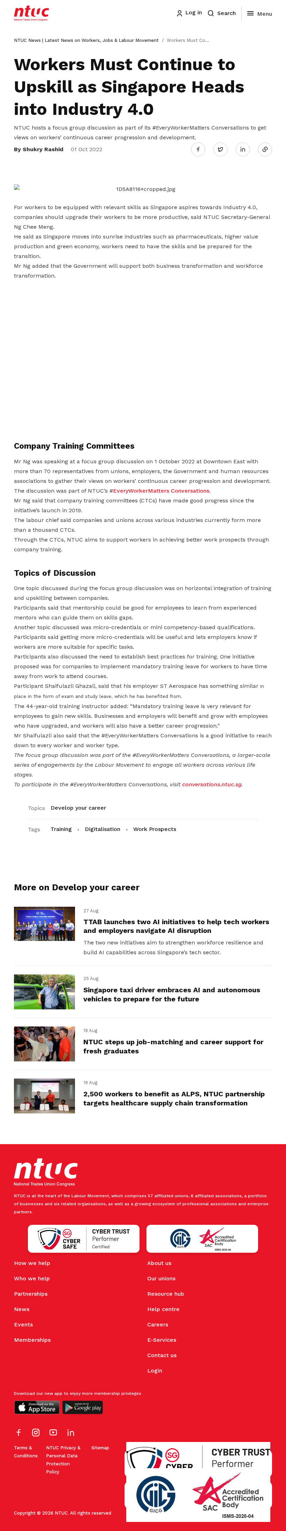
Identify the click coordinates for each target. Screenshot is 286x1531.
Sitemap (100, 1447)
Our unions (161, 1278)
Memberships (32, 1340)
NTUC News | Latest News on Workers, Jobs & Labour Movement (86, 40)
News (21, 1309)
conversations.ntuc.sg (212, 784)
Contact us (161, 1355)
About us (159, 1263)
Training (61, 829)
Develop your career (78, 807)
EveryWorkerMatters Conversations (161, 490)
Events (23, 1324)
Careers (157, 1324)
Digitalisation (102, 829)
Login (154, 1370)
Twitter (224, 149)
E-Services (161, 1340)
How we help (32, 1263)
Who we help (32, 1278)
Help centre (163, 1309)
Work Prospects (154, 829)
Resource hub (165, 1293)
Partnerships (30, 1293)
